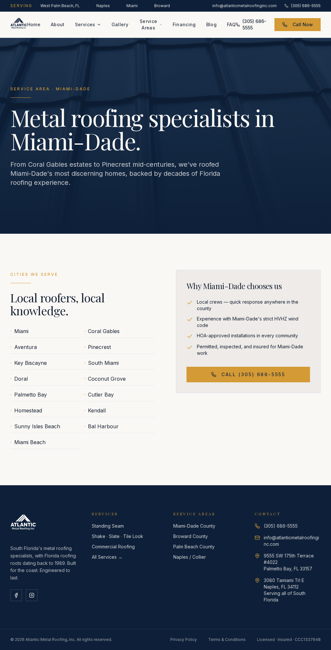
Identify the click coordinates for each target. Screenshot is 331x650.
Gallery (120, 24)
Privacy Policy (183, 639)
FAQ (231, 24)
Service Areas (148, 24)
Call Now (303, 24)
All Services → (107, 557)
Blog (211, 24)
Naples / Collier (189, 557)
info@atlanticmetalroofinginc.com (244, 5)
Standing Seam (108, 526)
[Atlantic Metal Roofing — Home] (18, 25)
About (58, 24)
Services (85, 24)
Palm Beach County (194, 546)
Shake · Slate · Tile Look (117, 536)
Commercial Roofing (113, 546)
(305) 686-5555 (306, 5)
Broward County (190, 536)
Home (33, 24)
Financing (184, 24)
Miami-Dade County (194, 526)
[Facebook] (16, 595)
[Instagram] (31, 595)
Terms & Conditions (227, 639)
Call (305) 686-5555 (253, 374)
